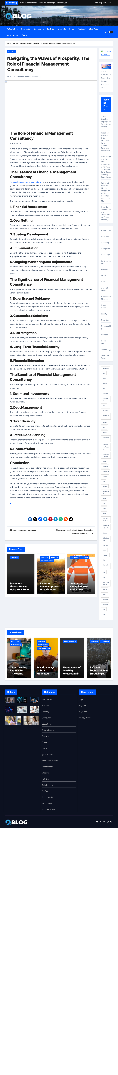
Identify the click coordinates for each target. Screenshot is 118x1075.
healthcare (106, 492)
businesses (105, 399)
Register (82, 29)
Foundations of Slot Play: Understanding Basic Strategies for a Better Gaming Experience (106, 166)
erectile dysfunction (106, 447)
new (104, 513)
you (104, 609)
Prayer (105, 533)
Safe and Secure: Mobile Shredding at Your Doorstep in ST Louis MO (105, 192)
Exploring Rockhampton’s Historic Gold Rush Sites (49, 588)
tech (104, 560)
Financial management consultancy (26, 182)
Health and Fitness (106, 297)
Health (105, 486)
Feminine (106, 471)
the (104, 572)
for (104, 481)
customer (106, 416)
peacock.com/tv (106, 519)
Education (39, 29)
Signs (104, 550)
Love (104, 508)
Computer (26, 29)
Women (105, 604)
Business (44, 557)
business (105, 393)
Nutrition (105, 320)
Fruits (103, 275)
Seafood (104, 334)
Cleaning (105, 242)
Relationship (12, 35)
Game (24, 35)
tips (104, 577)
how (104, 498)
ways (104, 594)
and (104, 388)
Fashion (51, 29)
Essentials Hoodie (106, 455)
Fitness (105, 476)
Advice (105, 383)
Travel (105, 589)
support (105, 555)
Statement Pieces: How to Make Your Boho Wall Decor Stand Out (20, 589)
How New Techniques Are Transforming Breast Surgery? (106, 213)
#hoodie (106, 368)
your (104, 614)
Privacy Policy (85, 718)
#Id (104, 373)
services (105, 545)
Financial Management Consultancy (26, 76)
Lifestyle (62, 29)
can (104, 405)
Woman (105, 599)
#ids (104, 378)
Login (72, 29)
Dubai (104, 432)
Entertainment (106, 262)
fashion (105, 466)
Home (9, 43)
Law (104, 503)
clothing (105, 410)
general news (104, 289)
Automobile (12, 29)
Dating (105, 422)
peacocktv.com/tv (106, 527)
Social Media (103, 342)
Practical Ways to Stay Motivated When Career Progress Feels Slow (105, 142)
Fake (104, 461)
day (104, 427)
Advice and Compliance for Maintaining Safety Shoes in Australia (79, 589)
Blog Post (93, 29)
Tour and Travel (47, 561)
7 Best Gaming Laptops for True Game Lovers (106, 121)
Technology (106, 349)
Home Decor (103, 306)
